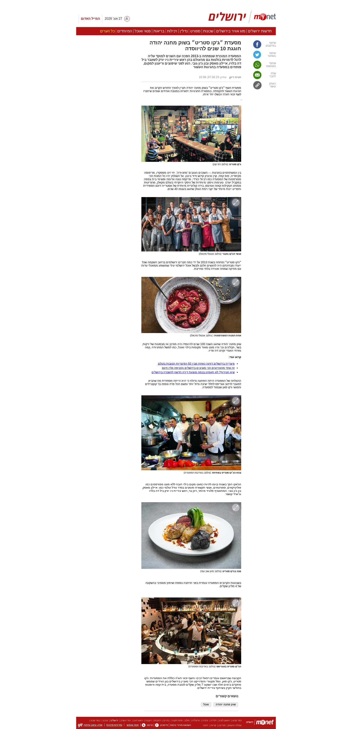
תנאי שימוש (133, 725)
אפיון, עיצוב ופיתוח (93, 725)
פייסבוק (164, 725)
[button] (106, 229)
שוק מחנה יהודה (226, 704)
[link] (260, 44)
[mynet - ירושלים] (242, 17)
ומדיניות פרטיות (114, 725)
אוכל (206, 704)
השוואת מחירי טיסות (180, 725)
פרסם (150, 725)
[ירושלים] (260, 723)
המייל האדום (90, 18)
